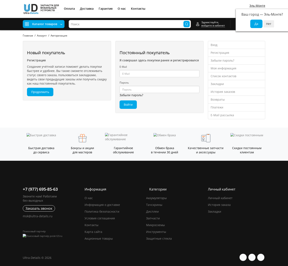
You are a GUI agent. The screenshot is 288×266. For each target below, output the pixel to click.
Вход (214, 45)
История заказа (219, 205)
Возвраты (218, 99)
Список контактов (223, 76)
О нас (122, 9)
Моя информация (223, 68)
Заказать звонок (39, 208)
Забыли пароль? (131, 95)
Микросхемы (155, 225)
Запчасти (153, 218)
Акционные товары (99, 238)
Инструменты (156, 232)
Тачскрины (154, 205)
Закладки (217, 84)
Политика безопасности (102, 211)
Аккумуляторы (156, 198)
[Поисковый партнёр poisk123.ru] (51, 236)
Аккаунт (42, 35)
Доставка (87, 9)
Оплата (69, 9)
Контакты (138, 9)
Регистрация (220, 53)
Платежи (217, 107)
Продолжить (40, 92)
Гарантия (106, 9)
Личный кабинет (220, 198)
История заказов (223, 92)
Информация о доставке (102, 205)
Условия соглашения (100, 218)
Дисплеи (152, 211)
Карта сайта (93, 232)
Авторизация (59, 35)
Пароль (124, 82)
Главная (28, 35)
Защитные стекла (159, 238)
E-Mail (123, 67)
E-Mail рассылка (222, 115)
